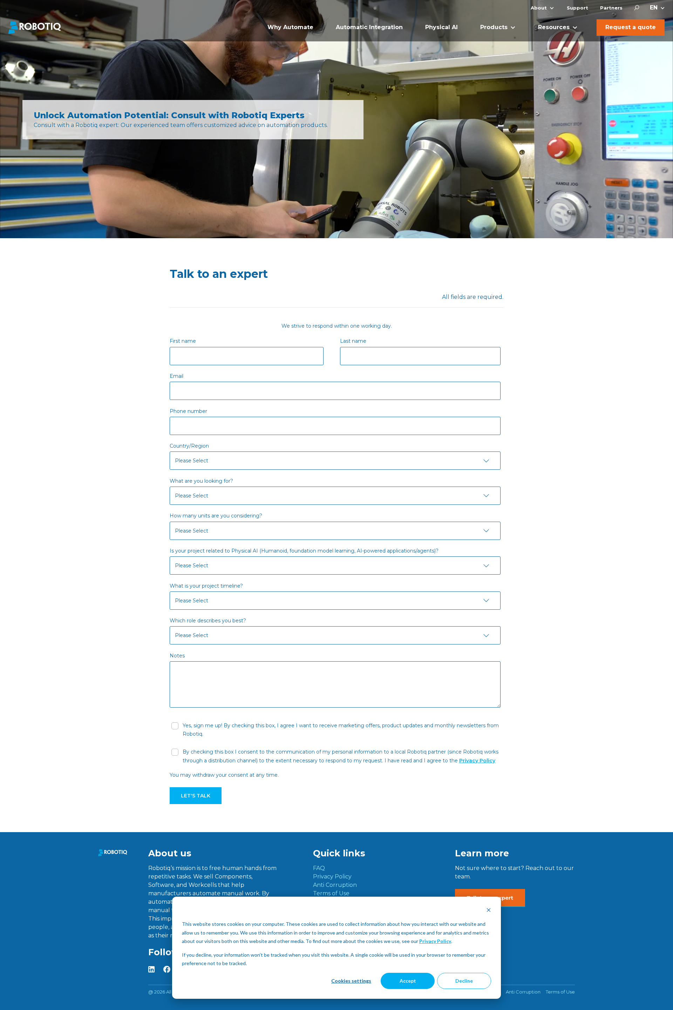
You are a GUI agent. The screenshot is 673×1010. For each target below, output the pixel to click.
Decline (464, 981)
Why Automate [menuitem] (290, 27)
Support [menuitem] (577, 8)
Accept (408, 981)
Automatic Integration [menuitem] (369, 27)
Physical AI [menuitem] (441, 27)
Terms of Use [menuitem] (331, 893)
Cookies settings (351, 981)
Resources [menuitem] (554, 27)
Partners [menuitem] (611, 8)
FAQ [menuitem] (319, 868)
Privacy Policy (435, 941)
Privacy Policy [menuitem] (332, 876)
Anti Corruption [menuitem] (335, 885)
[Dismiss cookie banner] (488, 911)
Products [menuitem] (494, 27)
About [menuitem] (539, 8)
